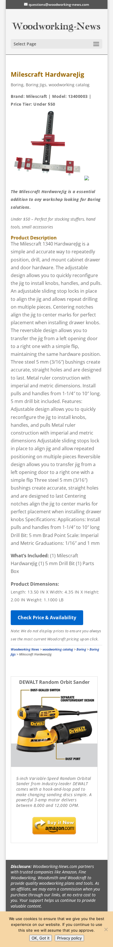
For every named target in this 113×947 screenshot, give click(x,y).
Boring (17, 84)
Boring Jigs (36, 84)
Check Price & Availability (47, 617)
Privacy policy (69, 938)
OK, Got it (41, 938)
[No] (106, 929)
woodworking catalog (69, 84)
